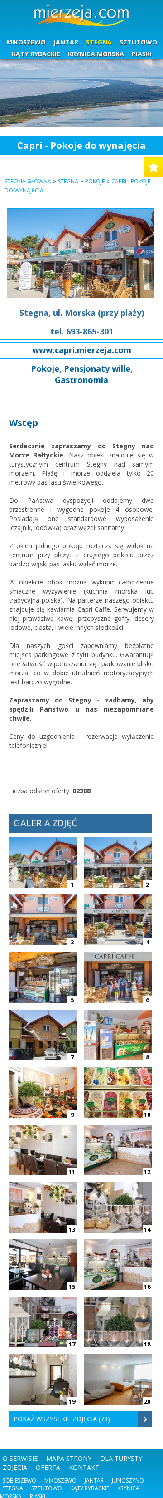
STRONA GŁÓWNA (28, 181)
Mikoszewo (60, 1480)
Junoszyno (128, 1480)
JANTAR (65, 42)
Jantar (94, 1480)
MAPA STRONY (68, 1458)
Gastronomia (81, 379)
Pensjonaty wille (97, 368)
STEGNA (99, 42)
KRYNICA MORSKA (96, 53)
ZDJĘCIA (15, 1467)
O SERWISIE (20, 1458)
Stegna (68, 181)
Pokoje (95, 181)
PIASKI (142, 53)
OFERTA (48, 1467)
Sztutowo (46, 1488)
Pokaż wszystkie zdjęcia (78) (62, 1419)
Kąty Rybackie (89, 1488)
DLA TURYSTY (121, 1458)
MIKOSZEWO (26, 42)
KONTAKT (84, 1467)
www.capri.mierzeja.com (81, 349)
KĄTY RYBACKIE (36, 53)
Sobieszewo (19, 1480)
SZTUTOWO (138, 42)
